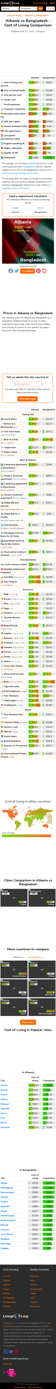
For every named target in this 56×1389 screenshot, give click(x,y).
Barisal (4, 1224)
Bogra (4, 1211)
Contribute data (27, 398)
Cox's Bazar (7, 1234)
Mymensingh (7, 1215)
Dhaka (4, 1183)
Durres (4, 1090)
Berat (4, 1122)
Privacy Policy (35, 1387)
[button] (10, 270)
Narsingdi (6, 1243)
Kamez (4, 1099)
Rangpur (5, 1238)
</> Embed (27, 271)
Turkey (33, 1284)
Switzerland (36, 1289)
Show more (28, 1022)
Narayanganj (7, 1192)
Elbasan (5, 1104)
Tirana (4, 1085)
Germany (34, 1276)
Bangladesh (42, 15)
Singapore (35, 1306)
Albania (29, 15)
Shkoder (5, 1108)
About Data (20, 1387)
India (32, 1297)
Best (52, 3)
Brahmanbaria (8, 1220)
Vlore (4, 1094)
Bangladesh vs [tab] (35, 957)
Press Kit (7, 1364)
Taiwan (33, 1302)
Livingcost (40, 31)
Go (40, 8)
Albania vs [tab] (18, 957)
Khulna (4, 1197)
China (33, 1293)
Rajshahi (5, 1206)
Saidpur (5, 1248)
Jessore (5, 1229)
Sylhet (4, 1201)
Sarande (5, 1127)
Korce (4, 1113)
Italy (32, 1280)
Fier (3, 1117)
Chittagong (7, 1187)
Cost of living (40, 3)
